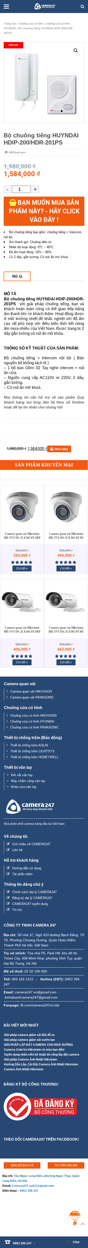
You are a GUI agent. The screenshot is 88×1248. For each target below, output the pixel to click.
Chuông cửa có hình (31, 23)
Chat (76, 1242)
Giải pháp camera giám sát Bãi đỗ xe (29, 1035)
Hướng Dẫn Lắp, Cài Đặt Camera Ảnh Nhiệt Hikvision (41, 1064)
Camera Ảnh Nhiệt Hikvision (23, 1069)
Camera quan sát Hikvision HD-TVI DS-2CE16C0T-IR (66, 629)
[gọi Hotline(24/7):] (37, 1240)
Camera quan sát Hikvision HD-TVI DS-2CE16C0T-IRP (22, 629)
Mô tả (17, 276)
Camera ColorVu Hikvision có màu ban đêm (34, 1049)
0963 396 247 (29, 1190)
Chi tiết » (22, 568)
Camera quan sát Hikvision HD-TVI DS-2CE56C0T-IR (66, 535)
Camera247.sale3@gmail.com (33, 1186)
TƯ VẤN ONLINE (66, 1165)
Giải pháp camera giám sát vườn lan (29, 1040)
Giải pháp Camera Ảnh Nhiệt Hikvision (30, 1059)
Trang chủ (10, 23)
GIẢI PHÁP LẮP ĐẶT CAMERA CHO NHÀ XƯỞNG (38, 1044)
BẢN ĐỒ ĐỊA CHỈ (22, 1165)
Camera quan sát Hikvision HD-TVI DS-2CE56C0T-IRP (22, 535)
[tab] (17, 276)
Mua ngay (61, 449)
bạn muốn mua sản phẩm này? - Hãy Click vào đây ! (44, 211)
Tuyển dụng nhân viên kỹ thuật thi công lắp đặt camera (41, 1054)
